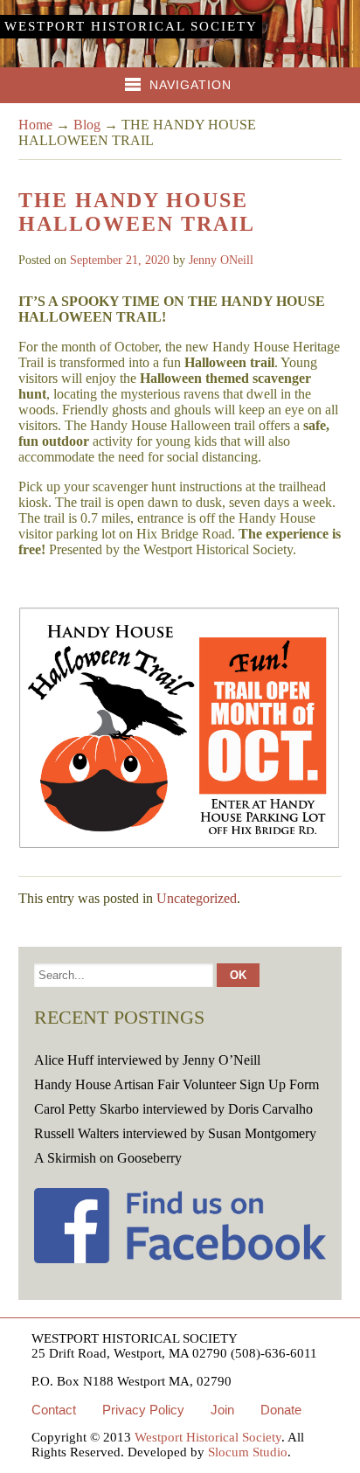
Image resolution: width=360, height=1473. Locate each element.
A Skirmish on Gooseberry (108, 1157)
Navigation (190, 85)
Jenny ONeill (221, 260)
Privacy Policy (143, 1409)
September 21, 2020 (120, 260)
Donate (280, 1409)
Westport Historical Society (131, 26)
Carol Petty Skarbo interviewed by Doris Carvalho (173, 1108)
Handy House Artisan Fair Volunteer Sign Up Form (176, 1084)
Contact (53, 1409)
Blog (86, 124)
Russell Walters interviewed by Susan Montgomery (175, 1133)
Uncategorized (196, 898)
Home (35, 124)
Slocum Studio (247, 1452)
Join (222, 1409)
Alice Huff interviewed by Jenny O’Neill (147, 1060)
